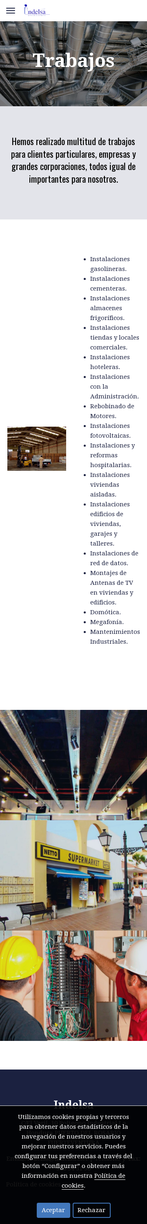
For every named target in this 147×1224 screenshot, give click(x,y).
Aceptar (53, 1210)
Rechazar (91, 1210)
